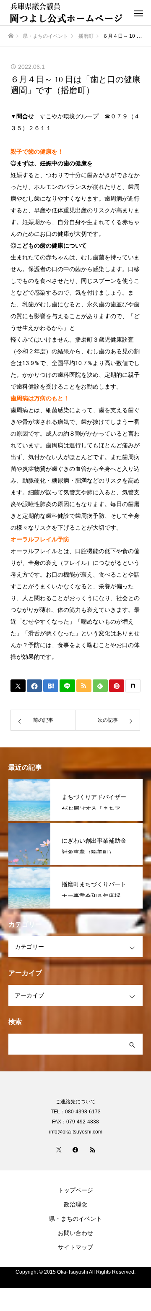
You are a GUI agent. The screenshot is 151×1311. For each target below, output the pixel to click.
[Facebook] (75, 1149)
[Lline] (67, 685)
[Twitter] (59, 1149)
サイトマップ (75, 1247)
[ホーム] (10, 36)
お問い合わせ (75, 1233)
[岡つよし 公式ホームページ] (67, 12)
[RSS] (92, 1149)
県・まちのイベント (75, 1218)
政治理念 (75, 1204)
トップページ (75, 1190)
